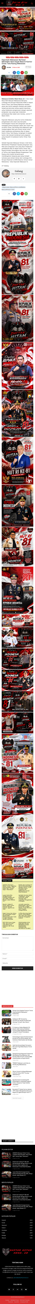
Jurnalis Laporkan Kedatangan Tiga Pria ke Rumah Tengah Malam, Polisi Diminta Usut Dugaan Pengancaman (25, 907)
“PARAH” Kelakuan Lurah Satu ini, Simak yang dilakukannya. (21, 1063)
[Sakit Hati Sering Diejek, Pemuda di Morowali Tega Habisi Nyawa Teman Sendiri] (6, 1047)
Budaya (7, 57)
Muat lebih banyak (17, 1098)
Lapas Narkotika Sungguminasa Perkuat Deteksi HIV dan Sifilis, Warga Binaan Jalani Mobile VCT (9, 898)
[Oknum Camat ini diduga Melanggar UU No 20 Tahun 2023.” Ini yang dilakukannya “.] (6, 1074)
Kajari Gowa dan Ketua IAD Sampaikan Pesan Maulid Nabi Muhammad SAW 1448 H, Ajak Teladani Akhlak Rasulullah (9, 916)
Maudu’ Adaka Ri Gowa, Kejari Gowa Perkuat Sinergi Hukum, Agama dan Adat (8, 907)
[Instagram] (19, 179)
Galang (9, 67)
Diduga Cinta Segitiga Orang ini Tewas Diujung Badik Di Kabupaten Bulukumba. (23, 1012)
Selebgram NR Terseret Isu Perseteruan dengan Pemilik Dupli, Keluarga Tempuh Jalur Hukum (22, 1020)
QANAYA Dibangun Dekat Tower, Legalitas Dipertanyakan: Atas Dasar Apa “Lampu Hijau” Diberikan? (9, 887)
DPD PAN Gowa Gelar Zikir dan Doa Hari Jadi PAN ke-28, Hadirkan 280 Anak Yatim (9, 925)
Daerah (12, 57)
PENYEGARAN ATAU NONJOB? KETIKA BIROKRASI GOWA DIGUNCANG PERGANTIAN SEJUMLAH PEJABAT (25, 925)
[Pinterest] (22, 72)
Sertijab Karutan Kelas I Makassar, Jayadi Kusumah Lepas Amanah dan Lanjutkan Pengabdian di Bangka (25, 898)
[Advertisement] (17, 1119)
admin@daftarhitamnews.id (20, 1277)
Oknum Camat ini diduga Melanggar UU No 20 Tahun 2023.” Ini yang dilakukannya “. (22, 1073)
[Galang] (4, 67)
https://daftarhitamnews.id (19, 174)
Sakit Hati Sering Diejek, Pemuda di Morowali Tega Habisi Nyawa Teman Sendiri (22, 1047)
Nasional (21, 57)
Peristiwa (26, 57)
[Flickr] (17, 1289)
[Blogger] (9, 1289)
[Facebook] (14, 72)
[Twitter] (18, 72)
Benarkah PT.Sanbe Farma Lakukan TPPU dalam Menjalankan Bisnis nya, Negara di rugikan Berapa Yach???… (22, 1091)
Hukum (16, 57)
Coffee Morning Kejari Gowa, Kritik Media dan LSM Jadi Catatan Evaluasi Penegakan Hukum (25, 916)
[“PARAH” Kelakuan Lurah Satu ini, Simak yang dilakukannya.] (6, 1065)
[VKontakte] (26, 1289)
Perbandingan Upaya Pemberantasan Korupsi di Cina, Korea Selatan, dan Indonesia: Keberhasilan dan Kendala (23, 1038)
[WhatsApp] (26, 72)
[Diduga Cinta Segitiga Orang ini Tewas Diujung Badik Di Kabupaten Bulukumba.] (6, 1013)
